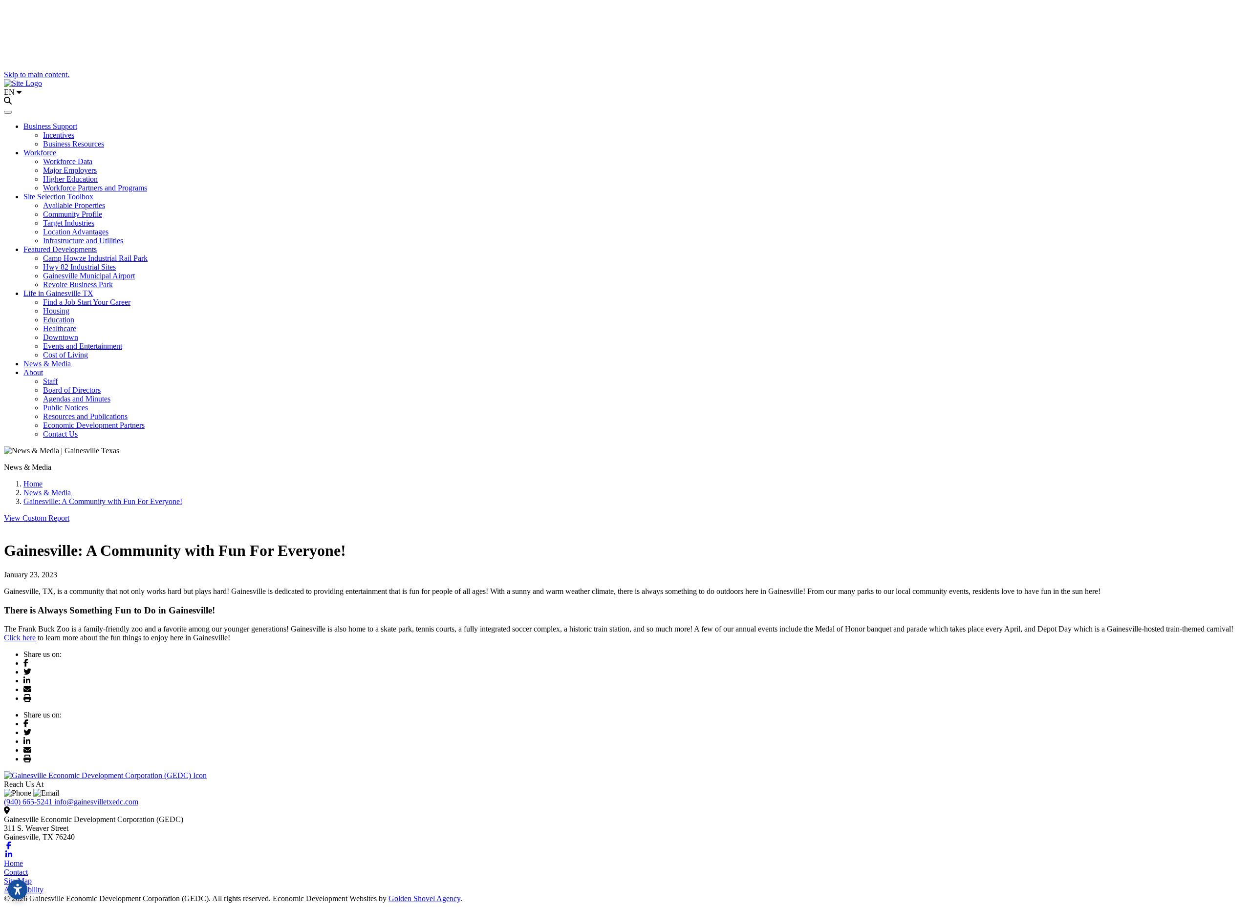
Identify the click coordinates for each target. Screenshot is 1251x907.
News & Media (47, 363)
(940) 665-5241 (29, 802)
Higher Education (70, 179)
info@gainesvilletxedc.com (96, 802)
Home (13, 863)
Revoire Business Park (78, 284)
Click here (20, 637)
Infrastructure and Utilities (83, 240)
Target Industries (68, 223)
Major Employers (70, 170)
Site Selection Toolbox (58, 196)
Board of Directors (72, 390)
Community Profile (72, 214)
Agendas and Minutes (76, 399)
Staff (50, 381)
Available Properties (74, 205)
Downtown (60, 337)
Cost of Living (65, 355)
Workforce (39, 152)
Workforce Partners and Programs (95, 188)
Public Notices (65, 407)
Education (58, 320)
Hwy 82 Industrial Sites (79, 267)
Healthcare (59, 328)
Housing (56, 311)
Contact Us (60, 434)
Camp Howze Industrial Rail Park (95, 258)
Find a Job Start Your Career (86, 302)
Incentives (58, 135)
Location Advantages (75, 232)
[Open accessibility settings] (17, 889)
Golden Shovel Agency (424, 898)
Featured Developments (60, 249)
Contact (16, 872)
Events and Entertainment (82, 346)
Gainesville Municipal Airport (89, 276)
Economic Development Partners (94, 425)
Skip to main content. (36, 74)
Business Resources (73, 144)
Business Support (50, 126)
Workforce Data (67, 161)
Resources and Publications (85, 416)
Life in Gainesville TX (58, 293)
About (33, 372)
